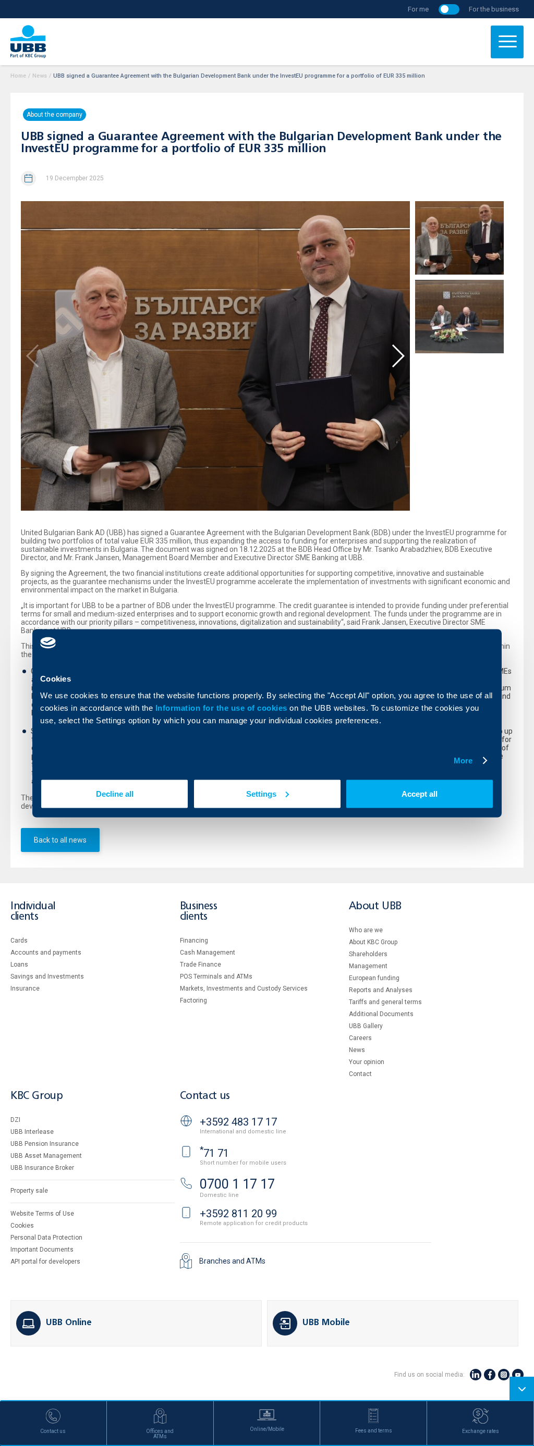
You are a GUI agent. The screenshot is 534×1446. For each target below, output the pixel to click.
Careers (360, 1038)
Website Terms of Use (42, 1213)
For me (418, 9)
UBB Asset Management (46, 1155)
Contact (360, 1074)
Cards (19, 940)
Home (18, 75)
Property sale (29, 1190)
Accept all (420, 793)
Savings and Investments (47, 976)
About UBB (375, 906)
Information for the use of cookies (222, 707)
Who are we (366, 930)
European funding (374, 978)
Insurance (25, 988)
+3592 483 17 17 (238, 1122)
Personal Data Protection (46, 1237)
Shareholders (368, 954)
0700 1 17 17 (237, 1184)
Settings (261, 793)
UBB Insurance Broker (42, 1167)
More (463, 760)
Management (368, 966)
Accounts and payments (45, 952)
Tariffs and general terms (385, 1002)
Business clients (198, 911)
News (39, 75)
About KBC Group (373, 942)
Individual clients (32, 911)
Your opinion (366, 1062)
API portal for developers (45, 1261)
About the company (54, 114)
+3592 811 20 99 (238, 1213)
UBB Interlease (32, 1131)
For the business (494, 9)
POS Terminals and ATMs (216, 976)
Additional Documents (381, 1014)
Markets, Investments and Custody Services (244, 988)
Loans (19, 964)
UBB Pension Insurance (44, 1143)
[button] (398, 355)
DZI (15, 1119)
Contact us (205, 1096)
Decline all (115, 793)
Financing (194, 940)
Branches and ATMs (232, 1261)
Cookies (22, 1225)
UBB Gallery (366, 1026)
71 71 (214, 1153)
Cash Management (207, 952)
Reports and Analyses (380, 990)
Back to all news (60, 840)
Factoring (193, 1000)
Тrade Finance (200, 964)
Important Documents (42, 1249)
